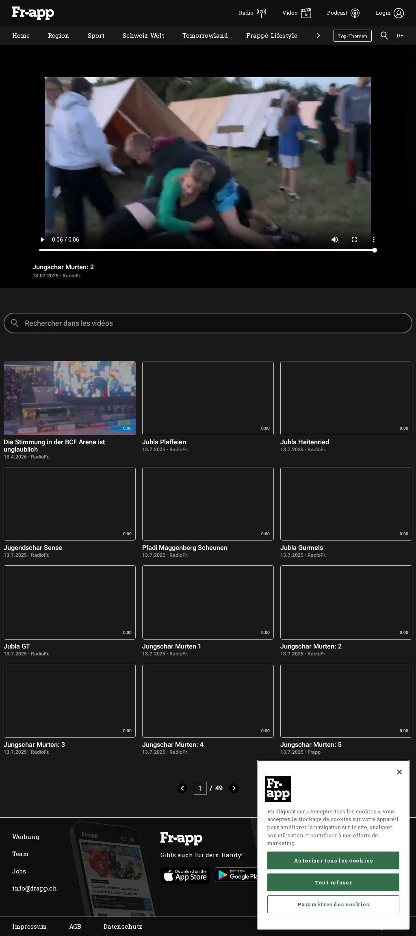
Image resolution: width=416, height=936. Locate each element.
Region (52, 46)
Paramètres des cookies (333, 904)
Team (20, 854)
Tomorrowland (199, 46)
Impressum (29, 926)
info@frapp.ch (34, 888)
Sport (90, 46)
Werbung (25, 836)
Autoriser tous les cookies (333, 860)
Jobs (19, 871)
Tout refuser (333, 882)
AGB (75, 926)
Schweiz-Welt (137, 46)
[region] (333, 845)
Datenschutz (123, 926)
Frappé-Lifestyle (265, 46)
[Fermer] (399, 772)
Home (15, 46)
